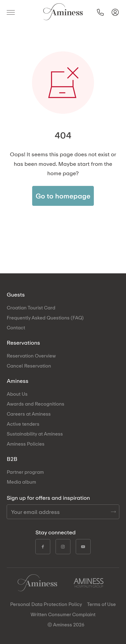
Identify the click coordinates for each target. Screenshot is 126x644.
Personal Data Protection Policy (46, 604)
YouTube (83, 546)
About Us (17, 394)
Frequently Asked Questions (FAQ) (45, 317)
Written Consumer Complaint (63, 614)
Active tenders (23, 424)
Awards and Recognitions (35, 404)
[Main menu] (13, 12)
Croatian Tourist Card (31, 307)
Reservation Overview (31, 355)
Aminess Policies (25, 444)
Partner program (25, 472)
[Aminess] (63, 12)
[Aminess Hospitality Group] (88, 582)
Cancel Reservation (29, 366)
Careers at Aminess (29, 414)
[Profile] (115, 12)
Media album (21, 482)
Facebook (42, 546)
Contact (16, 327)
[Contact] (100, 12)
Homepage (37, 582)
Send (113, 512)
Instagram (63, 546)
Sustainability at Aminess (35, 434)
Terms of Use (101, 604)
